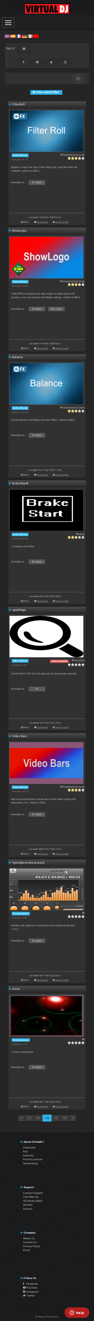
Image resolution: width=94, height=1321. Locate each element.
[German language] (24, 36)
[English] (7, 36)
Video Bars (19, 736)
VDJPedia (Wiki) (32, 1200)
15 (55, 1118)
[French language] (18, 36)
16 (64, 1118)
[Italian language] (30, 36)
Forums (27, 1208)
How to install (62, 222)
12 (29, 1118)
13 (38, 1118)
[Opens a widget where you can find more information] (76, 1313)
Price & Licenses (32, 1159)
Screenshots (30, 1163)
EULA (26, 1250)
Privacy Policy (31, 1246)
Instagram (32, 1291)
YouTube (31, 1287)
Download (29, 1147)
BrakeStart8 (20, 483)
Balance (17, 357)
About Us (28, 1238)
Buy (25, 1151)
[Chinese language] (36, 36)
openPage (19, 610)
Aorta (16, 989)
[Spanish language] (12, 36)
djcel (82, 534)
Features (28, 1155)
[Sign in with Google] (65, 62)
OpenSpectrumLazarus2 (28, 862)
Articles (27, 1204)
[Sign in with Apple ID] (51, 62)
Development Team (74, 154)
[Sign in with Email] (24, 48)
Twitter (30, 1295)
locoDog (80, 660)
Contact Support (33, 1193)
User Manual (31, 1196)
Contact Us (30, 1242)
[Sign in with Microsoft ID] (37, 62)
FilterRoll (18, 104)
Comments (42, 222)
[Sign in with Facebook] (23, 62)
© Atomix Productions (47, 1316)
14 (47, 1118)
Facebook (31, 1283)
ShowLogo (19, 230)
